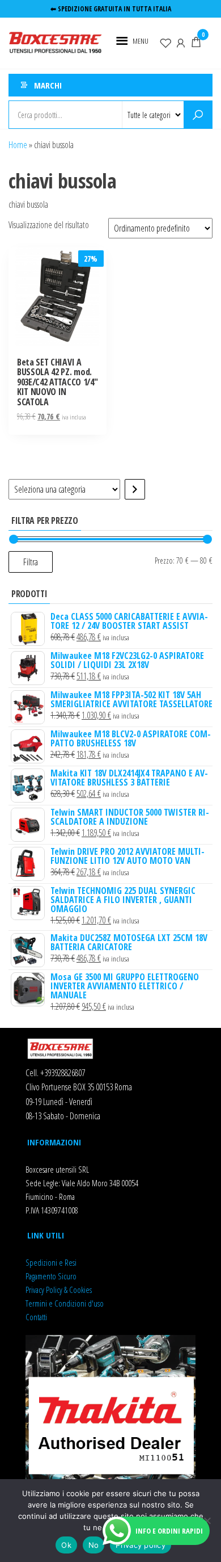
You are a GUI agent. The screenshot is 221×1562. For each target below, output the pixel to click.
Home (17, 144)
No (93, 1545)
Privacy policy (140, 1545)
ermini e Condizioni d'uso (66, 1303)
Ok (66, 1545)
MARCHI (48, 85)
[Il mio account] (181, 42)
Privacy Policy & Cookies (59, 1289)
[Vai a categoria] (135, 489)
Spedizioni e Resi (51, 1262)
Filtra (30, 562)
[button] (140, 41)
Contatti (36, 1316)
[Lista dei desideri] (165, 42)
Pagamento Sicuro (51, 1276)
